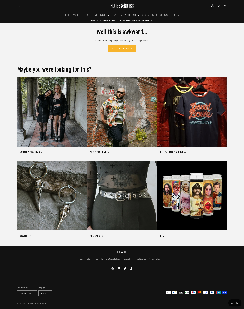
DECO (162, 235)
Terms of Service (139, 259)
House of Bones (28, 303)
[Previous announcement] (18, 20)
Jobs (164, 259)
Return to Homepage (122, 48)
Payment (126, 259)
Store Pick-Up (92, 259)
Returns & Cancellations (110, 259)
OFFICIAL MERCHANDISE (171, 152)
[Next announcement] (226, 20)
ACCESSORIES (96, 235)
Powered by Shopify (40, 303)
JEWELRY (24, 235)
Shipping (81, 259)
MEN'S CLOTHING (98, 152)
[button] (20, 6)
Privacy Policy (154, 259)
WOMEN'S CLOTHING (30, 152)
